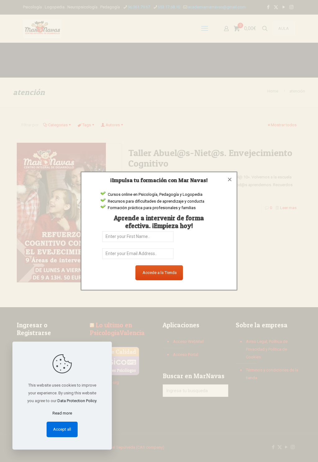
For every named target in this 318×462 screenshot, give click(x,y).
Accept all (62, 429)
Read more (62, 413)
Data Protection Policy (76, 400)
